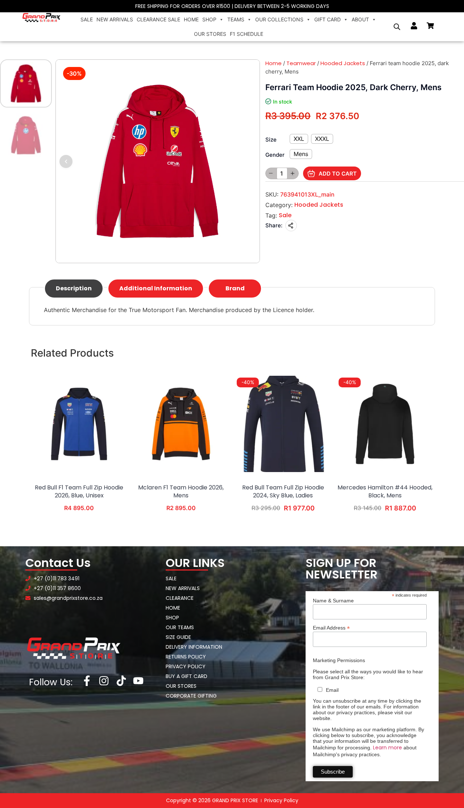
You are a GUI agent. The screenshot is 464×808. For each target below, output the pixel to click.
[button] (65, 161)
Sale (86, 19)
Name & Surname (333, 600)
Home (191, 19)
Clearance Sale (158, 19)
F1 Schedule (246, 34)
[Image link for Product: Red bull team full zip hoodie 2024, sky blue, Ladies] (283, 424)
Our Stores (210, 34)
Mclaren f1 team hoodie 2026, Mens (181, 492)
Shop (209, 19)
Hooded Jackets (342, 63)
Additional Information (155, 288)
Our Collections (279, 19)
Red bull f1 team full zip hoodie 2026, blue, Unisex (79, 492)
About (360, 19)
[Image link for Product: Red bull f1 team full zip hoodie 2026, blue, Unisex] (79, 424)
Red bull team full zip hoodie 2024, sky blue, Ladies (283, 492)
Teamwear (301, 63)
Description (74, 288)
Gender (275, 154)
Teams (235, 19)
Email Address (331, 627)
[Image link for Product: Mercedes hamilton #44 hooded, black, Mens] (385, 424)
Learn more (387, 747)
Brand (235, 288)
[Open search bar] (397, 27)
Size (271, 139)
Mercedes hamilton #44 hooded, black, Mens (384, 492)
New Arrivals (114, 19)
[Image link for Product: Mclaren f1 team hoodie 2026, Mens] (181, 424)
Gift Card (327, 19)
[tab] (74, 288)
